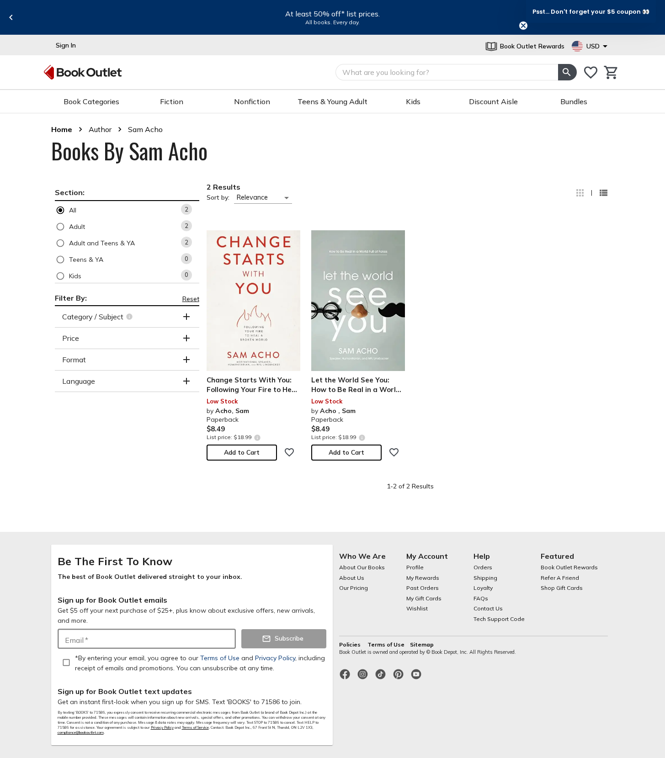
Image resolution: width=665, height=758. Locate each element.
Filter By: (71, 297)
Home (61, 129)
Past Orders (422, 587)
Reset (190, 299)
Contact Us (488, 608)
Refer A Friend (560, 577)
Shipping (485, 577)
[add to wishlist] (289, 452)
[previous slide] (11, 17)
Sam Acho (145, 129)
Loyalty (483, 587)
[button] (127, 210)
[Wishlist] (590, 72)
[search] (567, 72)
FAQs (480, 598)
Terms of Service (195, 727)
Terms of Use (385, 644)
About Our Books (362, 567)
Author (100, 129)
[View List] (603, 193)
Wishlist (417, 608)
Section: (70, 192)
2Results (223, 186)
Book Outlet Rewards (569, 567)
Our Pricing (353, 587)
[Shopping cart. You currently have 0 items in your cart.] (611, 72)
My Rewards (422, 577)
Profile (415, 567)
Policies (350, 644)
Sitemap (422, 644)
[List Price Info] (257, 437)
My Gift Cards (424, 598)
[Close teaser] (523, 25)
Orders (482, 567)
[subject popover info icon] (130, 316)
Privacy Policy (162, 727)
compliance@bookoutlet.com (81, 732)
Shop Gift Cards (562, 587)
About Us (351, 577)
